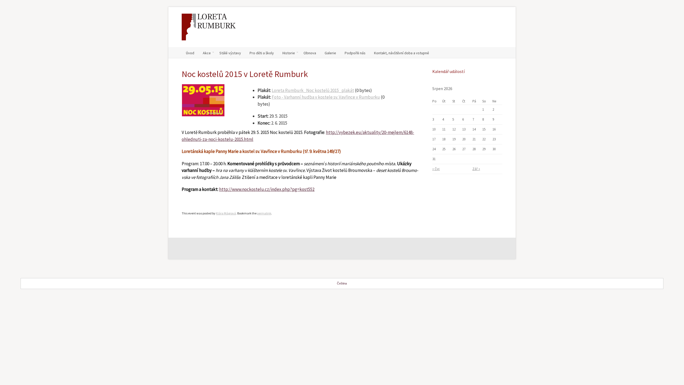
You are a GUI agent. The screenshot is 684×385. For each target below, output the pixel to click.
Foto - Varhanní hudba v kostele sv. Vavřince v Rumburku (326, 97)
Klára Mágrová (226, 213)
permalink (264, 213)
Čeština (342, 283)
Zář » (476, 169)
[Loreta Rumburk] (209, 30)
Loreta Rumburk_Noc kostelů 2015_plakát (313, 90)
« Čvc (436, 169)
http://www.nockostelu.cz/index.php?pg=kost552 (266, 189)
